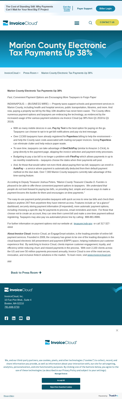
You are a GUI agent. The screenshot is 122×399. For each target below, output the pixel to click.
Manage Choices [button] (61, 373)
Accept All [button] (61, 380)
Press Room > (30, 73)
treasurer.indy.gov (83, 223)
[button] (117, 330)
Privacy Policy (9, 396)
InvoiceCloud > (12, 73)
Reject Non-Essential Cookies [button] (61, 387)
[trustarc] (113, 396)
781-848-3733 (11, 307)
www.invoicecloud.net (99, 255)
